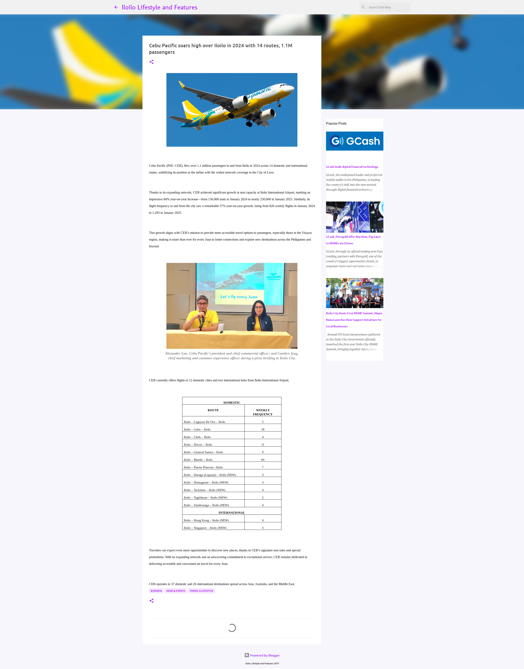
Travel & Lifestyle (201, 590)
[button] (151, 62)
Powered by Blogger (264, 655)
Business (156, 590)
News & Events (175, 590)
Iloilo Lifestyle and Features (159, 7)
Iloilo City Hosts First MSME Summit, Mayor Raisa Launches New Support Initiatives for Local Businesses (354, 319)
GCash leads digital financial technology (352, 167)
